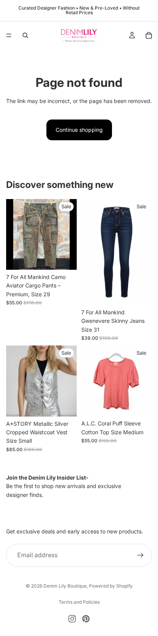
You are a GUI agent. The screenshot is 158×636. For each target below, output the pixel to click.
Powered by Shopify (111, 586)
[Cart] (148, 35)
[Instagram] (72, 618)
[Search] (25, 35)
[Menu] (9, 35)
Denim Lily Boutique (65, 586)
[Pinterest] (86, 618)
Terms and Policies (79, 602)
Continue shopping (79, 129)
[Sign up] (140, 555)
